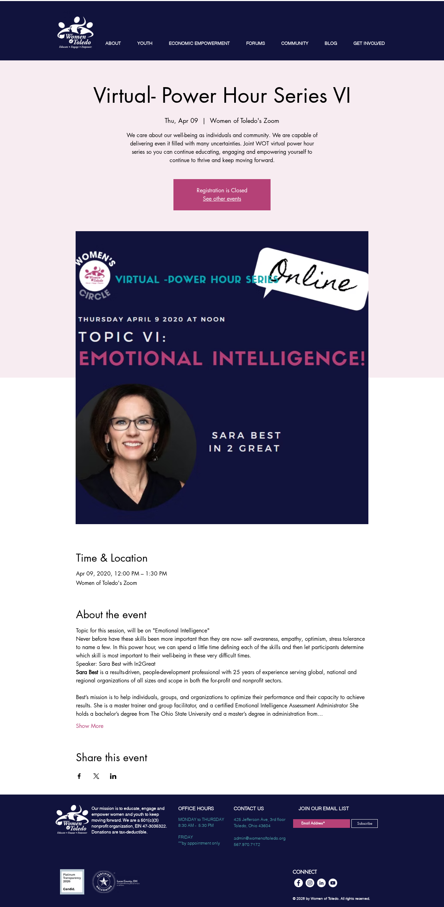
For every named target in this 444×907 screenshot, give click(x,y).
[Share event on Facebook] (79, 776)
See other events (222, 198)
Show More (89, 726)
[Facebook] (298, 883)
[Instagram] (310, 883)
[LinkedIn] (321, 883)
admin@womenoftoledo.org (259, 838)
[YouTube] (332, 883)
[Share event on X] (96, 776)
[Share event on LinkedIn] (113, 776)
